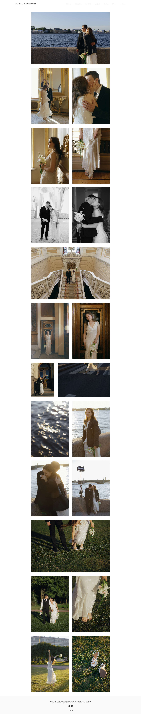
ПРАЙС (114, 3)
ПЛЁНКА (106, 3)
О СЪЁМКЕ (88, 3)
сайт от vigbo (70, 710)
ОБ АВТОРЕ (78, 3)
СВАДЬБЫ (97, 3)
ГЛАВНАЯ (68, 3)
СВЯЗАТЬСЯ (123, 3)
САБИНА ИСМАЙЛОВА (25, 4)
